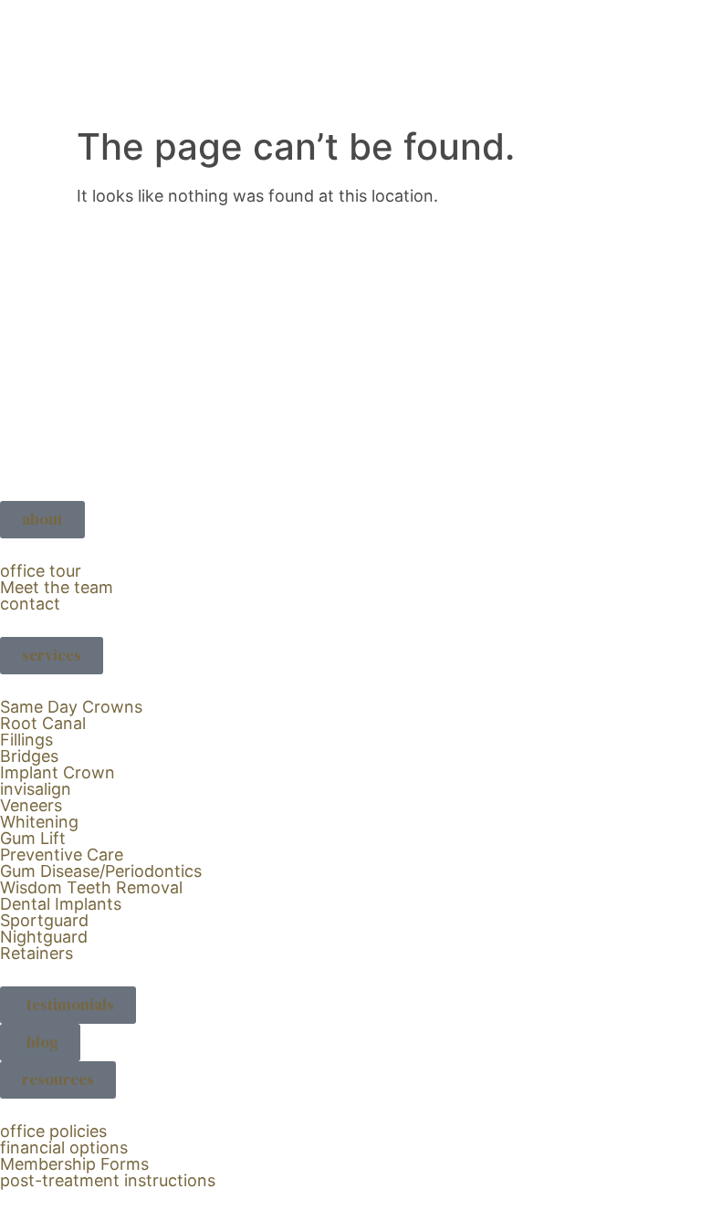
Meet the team (56, 587)
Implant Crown (57, 772)
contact (30, 603)
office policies (53, 1131)
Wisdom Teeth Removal (91, 887)
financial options (64, 1147)
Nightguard (44, 936)
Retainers (36, 953)
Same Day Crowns (71, 706)
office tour (40, 570)
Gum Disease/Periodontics (101, 871)
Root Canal (43, 723)
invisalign (35, 788)
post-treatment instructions (107, 1180)
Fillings (26, 739)
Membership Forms (74, 1163)
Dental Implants (60, 903)
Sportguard (44, 920)
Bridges (29, 756)
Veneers (31, 805)
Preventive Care (61, 854)
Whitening (39, 821)
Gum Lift (33, 838)
